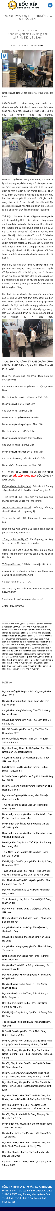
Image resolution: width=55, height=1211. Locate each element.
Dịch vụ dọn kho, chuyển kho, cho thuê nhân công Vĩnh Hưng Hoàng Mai (27, 835)
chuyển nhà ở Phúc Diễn (28, 636)
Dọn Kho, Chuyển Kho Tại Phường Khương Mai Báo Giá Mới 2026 (25, 1154)
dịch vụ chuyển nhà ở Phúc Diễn (32, 651)
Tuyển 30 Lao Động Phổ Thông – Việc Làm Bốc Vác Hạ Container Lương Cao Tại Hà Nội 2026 (26, 872)
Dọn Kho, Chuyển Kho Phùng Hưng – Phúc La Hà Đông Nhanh (26, 976)
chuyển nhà (20, 417)
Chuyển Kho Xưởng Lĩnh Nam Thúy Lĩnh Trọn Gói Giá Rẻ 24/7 (26, 721)
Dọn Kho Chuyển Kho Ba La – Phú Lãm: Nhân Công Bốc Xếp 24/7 (24, 1005)
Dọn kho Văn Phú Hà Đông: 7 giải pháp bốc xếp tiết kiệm (26, 910)
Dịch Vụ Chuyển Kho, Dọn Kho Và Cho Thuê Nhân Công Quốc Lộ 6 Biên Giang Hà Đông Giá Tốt (27, 1042)
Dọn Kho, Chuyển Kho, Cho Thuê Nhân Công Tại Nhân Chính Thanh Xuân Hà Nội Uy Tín (26, 1144)
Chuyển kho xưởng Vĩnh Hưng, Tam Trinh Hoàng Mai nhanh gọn (26, 712)
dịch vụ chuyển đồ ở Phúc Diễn (35, 642)
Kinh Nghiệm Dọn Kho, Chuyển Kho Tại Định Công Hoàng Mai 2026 (27, 863)
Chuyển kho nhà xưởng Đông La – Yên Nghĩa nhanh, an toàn (24, 986)
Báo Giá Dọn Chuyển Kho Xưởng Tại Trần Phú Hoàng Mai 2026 (25, 731)
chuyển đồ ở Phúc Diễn (21, 633)
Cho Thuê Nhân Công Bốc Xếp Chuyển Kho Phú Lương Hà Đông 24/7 (26, 882)
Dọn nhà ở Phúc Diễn (19, 663)
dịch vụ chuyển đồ (14, 642)
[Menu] (50, 5)
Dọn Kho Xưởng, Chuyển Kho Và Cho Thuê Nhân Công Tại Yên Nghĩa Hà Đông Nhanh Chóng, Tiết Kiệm (26, 1086)
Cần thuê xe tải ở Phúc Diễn (39, 630)
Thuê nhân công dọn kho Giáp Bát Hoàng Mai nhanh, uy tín (25, 806)
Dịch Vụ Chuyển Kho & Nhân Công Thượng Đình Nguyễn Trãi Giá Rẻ (26, 1116)
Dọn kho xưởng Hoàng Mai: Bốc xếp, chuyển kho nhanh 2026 (26, 693)
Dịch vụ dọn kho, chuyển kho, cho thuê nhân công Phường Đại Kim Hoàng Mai (27, 816)
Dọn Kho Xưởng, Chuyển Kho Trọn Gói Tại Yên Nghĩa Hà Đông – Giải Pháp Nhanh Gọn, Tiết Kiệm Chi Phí (27, 1054)
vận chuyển (44, 216)
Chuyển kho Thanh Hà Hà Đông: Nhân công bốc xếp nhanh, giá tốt (26, 967)
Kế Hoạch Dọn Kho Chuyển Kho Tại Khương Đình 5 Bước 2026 (26, 1163)
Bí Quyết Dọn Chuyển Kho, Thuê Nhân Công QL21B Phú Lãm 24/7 (24, 1033)
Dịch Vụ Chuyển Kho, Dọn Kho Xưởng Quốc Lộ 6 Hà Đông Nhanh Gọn (26, 1065)
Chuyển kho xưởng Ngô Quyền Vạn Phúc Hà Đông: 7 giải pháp (27, 948)
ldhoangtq (39, 45)
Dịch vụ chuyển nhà (27, 30)
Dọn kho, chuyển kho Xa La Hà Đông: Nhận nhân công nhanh (26, 891)
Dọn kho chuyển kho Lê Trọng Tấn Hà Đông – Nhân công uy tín (25, 995)
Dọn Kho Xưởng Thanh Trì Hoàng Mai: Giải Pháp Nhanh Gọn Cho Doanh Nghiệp (26, 750)
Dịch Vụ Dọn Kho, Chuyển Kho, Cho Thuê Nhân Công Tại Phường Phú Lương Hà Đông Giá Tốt (26, 1074)
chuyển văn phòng (13, 639)
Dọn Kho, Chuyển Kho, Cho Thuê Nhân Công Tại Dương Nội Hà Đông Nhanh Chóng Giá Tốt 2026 (26, 1097)
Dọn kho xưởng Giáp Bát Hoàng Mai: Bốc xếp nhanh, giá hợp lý (25, 797)
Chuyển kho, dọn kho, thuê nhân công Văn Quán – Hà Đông (27, 938)
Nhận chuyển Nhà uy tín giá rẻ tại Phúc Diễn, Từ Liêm (27, 35)
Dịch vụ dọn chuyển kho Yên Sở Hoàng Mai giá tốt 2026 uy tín (25, 825)
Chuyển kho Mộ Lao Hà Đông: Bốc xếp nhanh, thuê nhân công (25, 929)
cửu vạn (16, 431)
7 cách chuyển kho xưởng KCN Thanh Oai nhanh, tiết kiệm (26, 1023)
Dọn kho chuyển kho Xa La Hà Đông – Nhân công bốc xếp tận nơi (26, 920)
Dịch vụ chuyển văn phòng (17, 657)
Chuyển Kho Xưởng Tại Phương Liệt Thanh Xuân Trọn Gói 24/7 (26, 1135)
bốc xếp (48, 507)
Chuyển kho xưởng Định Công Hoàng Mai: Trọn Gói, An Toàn (25, 703)
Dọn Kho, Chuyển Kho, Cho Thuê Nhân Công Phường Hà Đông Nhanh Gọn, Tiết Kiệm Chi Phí (26, 1107)
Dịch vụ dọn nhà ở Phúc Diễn (23, 660)
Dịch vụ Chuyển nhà (33, 645)
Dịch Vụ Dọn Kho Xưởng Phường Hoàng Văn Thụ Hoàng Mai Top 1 (27, 787)
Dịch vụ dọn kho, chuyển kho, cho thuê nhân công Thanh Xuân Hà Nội (27, 1125)
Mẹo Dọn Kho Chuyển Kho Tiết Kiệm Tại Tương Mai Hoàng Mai (26, 844)
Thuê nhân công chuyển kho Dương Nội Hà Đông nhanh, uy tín (26, 901)
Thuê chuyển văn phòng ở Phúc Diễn (22, 666)
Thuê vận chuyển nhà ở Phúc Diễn (25, 669)
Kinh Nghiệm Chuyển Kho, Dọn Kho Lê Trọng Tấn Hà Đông (27, 1014)
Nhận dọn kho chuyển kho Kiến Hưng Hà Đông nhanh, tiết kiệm (25, 957)
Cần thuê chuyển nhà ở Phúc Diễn (26, 627)
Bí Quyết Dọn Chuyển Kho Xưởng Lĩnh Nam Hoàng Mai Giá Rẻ (27, 778)
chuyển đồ (6, 633)
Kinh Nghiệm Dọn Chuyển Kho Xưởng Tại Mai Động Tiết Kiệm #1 (25, 769)
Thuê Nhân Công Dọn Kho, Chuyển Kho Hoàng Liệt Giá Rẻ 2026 (25, 854)
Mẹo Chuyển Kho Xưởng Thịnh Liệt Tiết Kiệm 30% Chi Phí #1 (25, 740)
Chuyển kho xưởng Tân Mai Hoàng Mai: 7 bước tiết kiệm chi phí (25, 759)
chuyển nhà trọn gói (20, 451)
